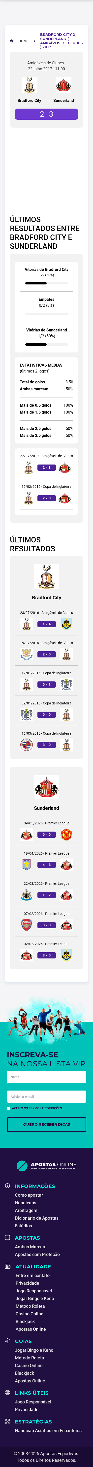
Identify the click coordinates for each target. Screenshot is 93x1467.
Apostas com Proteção (37, 1254)
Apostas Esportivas (59, 1453)
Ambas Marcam (31, 1246)
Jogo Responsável (34, 1290)
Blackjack (25, 1321)
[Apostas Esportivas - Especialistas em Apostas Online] (46, 1166)
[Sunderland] (63, 85)
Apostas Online (31, 1329)
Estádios (23, 1225)
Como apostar (29, 1195)
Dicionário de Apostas (37, 1218)
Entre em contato (33, 1275)
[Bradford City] (29, 85)
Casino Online (29, 1313)
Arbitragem (26, 1210)
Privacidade (27, 1283)
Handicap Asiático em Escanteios (48, 1430)
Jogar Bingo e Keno (35, 1298)
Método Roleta (30, 1306)
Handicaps (25, 1202)
